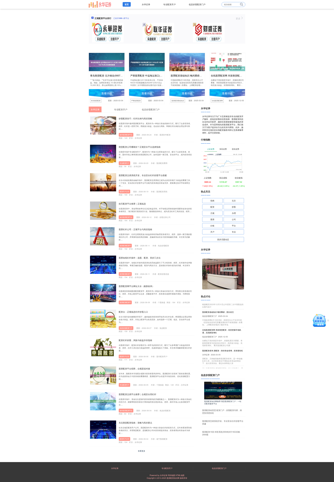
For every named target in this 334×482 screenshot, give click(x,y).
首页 (127, 4)
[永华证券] (100, 4)
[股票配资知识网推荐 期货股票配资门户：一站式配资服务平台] (223, 390)
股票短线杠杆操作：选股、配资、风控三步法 (139, 257)
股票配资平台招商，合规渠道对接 (134, 368)
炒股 (234, 206)
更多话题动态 (223, 239)
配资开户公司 (124, 191)
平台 (234, 225)
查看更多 (141, 451)
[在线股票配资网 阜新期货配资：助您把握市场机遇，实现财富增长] (227, 69)
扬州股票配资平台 (126, 135)
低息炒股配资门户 (197, 4)
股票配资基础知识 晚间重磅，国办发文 (191, 75)
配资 (212, 206)
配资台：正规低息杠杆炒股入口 (133, 311)
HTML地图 (180, 475)
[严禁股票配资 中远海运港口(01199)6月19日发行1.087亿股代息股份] (147, 63)
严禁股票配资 (136, 100)
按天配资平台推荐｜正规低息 (132, 203)
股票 (212, 219)
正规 (212, 213)
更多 (238, 18)
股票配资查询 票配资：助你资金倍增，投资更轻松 (222, 344)
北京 (234, 200)
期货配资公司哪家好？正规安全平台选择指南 (139, 146)
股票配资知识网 (173, 478)
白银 (212, 225)
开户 (212, 231)
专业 (234, 231)
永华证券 (146, 4)
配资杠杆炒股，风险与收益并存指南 (135, 340)
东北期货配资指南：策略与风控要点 (135, 422)
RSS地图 (171, 475)
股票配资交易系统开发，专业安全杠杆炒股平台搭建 (143, 175)
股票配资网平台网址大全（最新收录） (136, 286)
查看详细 (106, 93)
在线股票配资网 (217, 100)
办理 (234, 213)
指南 (212, 200)
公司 (234, 219)
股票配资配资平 (125, 245)
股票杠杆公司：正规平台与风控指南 (135, 229)
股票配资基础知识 (178, 100)
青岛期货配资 (95, 100)
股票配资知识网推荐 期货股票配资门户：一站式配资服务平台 (222, 402)
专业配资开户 (169, 4)
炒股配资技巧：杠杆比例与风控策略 (135, 118)
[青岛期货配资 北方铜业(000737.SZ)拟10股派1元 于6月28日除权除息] (106, 63)
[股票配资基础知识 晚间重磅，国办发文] (187, 65)
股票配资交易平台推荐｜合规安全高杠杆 (137, 394)
